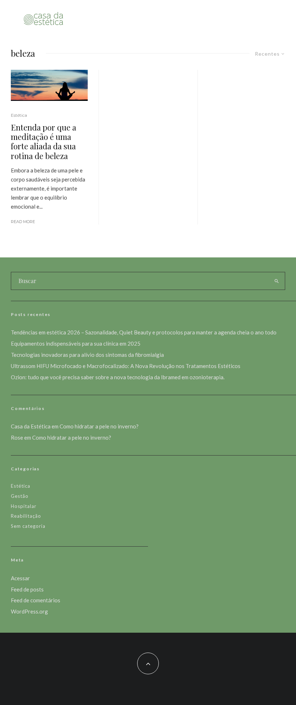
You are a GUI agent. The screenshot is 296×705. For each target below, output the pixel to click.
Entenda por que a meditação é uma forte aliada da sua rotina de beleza (43, 142)
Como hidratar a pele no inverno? (99, 426)
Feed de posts (27, 589)
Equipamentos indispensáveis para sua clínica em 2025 (75, 343)
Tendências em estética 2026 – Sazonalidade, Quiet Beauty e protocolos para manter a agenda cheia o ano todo (144, 332)
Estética (19, 115)
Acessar (20, 578)
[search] (276, 281)
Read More (23, 221)
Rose (17, 437)
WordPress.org (29, 611)
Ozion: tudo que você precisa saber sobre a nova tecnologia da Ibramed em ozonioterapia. (118, 377)
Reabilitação (26, 516)
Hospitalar (23, 506)
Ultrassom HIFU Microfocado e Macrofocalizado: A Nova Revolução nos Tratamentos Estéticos (125, 366)
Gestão (20, 496)
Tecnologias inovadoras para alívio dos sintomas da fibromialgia (87, 354)
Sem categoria (28, 526)
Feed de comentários (35, 600)
